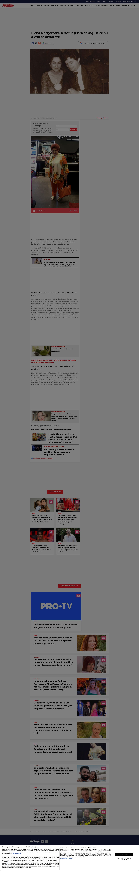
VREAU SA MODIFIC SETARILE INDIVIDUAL (124, 859)
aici (7, 863)
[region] (69, 858)
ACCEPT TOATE (124, 854)
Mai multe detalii (17, 853)
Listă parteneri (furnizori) (66, 858)
